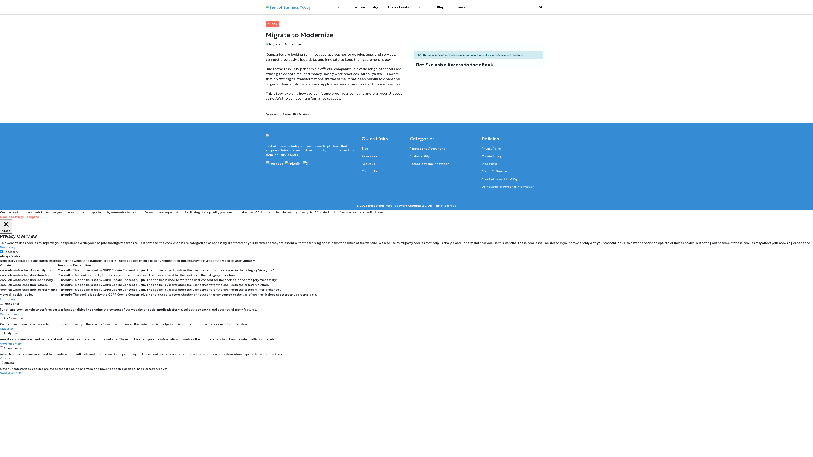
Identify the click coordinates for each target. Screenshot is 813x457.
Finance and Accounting (427, 148)
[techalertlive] (275, 163)
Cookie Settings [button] (12, 217)
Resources (461, 7)
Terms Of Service (494, 171)
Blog (440, 7)
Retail (423, 7)
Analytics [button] (6, 329)
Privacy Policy (491, 148)
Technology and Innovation (429, 164)
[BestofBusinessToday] (283, 138)
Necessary (10, 252)
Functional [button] (8, 299)
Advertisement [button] (11, 344)
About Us (368, 164)
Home (339, 7)
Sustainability (420, 156)
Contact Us (370, 171)
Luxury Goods (398, 7)
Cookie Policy (491, 156)
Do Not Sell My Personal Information (508, 187)
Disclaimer (489, 164)
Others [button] (5, 358)
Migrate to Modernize (299, 35)
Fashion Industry (365, 7)
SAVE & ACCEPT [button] (11, 373)
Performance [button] (10, 314)
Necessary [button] (7, 247)
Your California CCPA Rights (502, 179)
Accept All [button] (32, 217)
